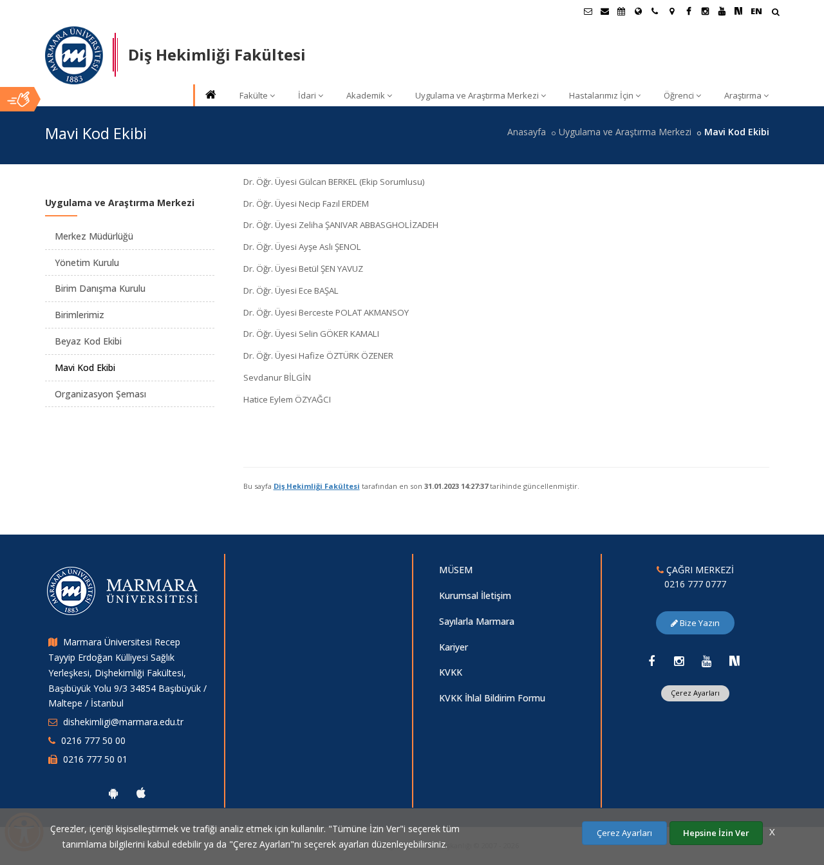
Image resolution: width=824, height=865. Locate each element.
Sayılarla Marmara (476, 621)
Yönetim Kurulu (87, 262)
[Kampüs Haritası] (671, 11)
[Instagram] (679, 661)
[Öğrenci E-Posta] (587, 11)
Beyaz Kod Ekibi (88, 341)
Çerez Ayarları (695, 693)
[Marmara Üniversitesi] (74, 55)
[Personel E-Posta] (604, 11)
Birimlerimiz (79, 315)
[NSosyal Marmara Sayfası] (738, 11)
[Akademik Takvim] (621, 11)
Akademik (365, 95)
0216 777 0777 (695, 584)
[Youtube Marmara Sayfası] (721, 11)
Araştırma (743, 95)
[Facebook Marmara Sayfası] (688, 11)
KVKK (450, 672)
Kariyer (453, 647)
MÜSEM (456, 570)
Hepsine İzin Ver (716, 833)
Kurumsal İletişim (475, 595)
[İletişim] (654, 11)
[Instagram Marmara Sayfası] (704, 11)
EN (756, 11)
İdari (307, 95)
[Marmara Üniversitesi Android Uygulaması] (113, 793)
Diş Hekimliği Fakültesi (317, 486)
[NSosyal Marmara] (734, 661)
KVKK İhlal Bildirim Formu (492, 698)
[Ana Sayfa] (210, 95)
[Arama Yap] (775, 13)
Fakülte (253, 95)
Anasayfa (526, 132)
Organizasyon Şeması (100, 394)
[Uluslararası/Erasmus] (638, 11)
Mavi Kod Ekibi (85, 367)
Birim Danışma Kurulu (100, 288)
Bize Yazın (699, 623)
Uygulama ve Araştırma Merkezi (477, 95)
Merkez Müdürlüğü (94, 236)
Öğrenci (679, 95)
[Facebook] (651, 661)
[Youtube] (707, 661)
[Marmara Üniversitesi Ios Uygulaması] (141, 793)
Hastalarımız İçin (601, 95)
